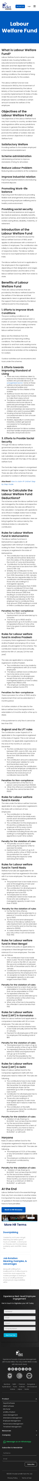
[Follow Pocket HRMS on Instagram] (16, 1369)
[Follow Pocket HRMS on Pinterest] (29, 1369)
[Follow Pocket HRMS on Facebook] (26, 1369)
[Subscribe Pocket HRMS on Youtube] (19, 1369)
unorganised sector (15, 383)
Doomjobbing (10, 1232)
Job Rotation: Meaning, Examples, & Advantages (15, 1261)
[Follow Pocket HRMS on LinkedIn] (12, 1369)
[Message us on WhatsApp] (4, 1441)
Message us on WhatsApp (19, 1441)
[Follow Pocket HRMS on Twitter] (23, 1369)
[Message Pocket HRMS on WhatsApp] (9, 1369)
